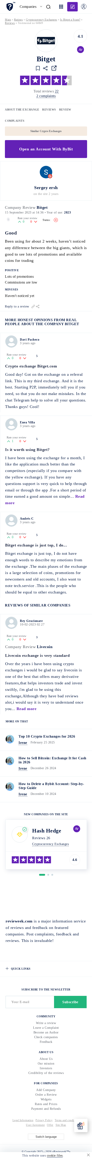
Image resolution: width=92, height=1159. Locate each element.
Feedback (46, 1042)
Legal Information (23, 1120)
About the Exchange (22, 109)
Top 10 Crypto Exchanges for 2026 (47, 736)
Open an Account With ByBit (46, 149)
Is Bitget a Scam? (70, 19)
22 (57, 91)
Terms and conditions (67, 1120)
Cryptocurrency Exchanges (41, 19)
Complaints (14, 120)
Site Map (61, 1125)
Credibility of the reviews (46, 1073)
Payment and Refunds (46, 1108)
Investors (46, 1068)
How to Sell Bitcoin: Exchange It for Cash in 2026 (52, 760)
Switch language (46, 1136)
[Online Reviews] (11, 6)
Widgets (46, 1099)
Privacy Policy (44, 1120)
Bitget (42, 207)
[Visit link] (54, 68)
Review (65, 109)
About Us (46, 1059)
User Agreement (35, 1125)
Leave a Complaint (46, 1027)
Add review (72, 6)
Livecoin (44, 647)
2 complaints (46, 96)
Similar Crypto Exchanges (46, 131)
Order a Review (46, 1094)
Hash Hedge (46, 831)
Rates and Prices (46, 1104)
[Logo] (46, 40)
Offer (50, 1125)
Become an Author (46, 1032)
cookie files (55, 1155)
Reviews (49, 109)
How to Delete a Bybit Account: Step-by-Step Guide (51, 786)
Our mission (46, 1063)
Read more (27, 708)
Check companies (46, 1037)
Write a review (46, 1023)
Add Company (46, 1090)
